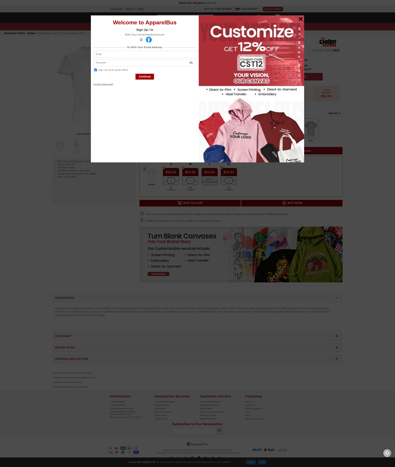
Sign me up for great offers (113, 69)
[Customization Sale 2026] (251, 88)
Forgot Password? (103, 84)
